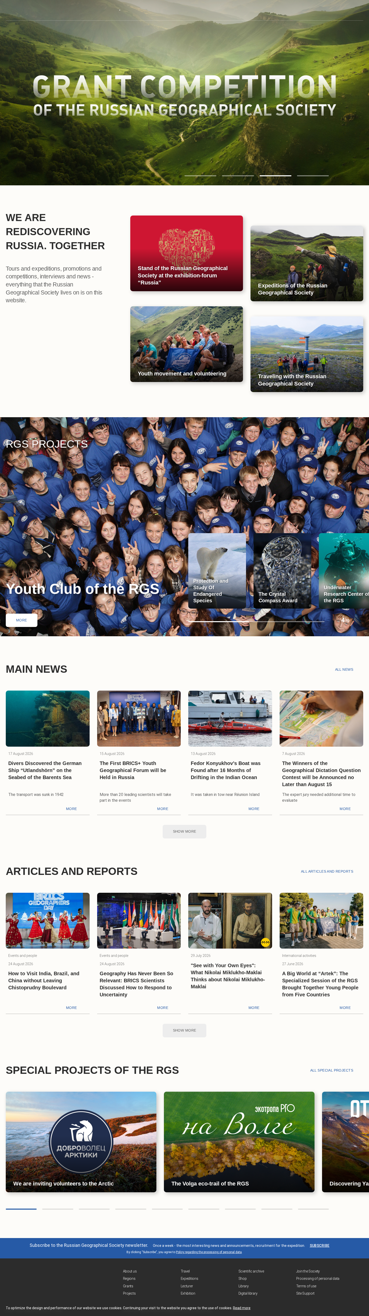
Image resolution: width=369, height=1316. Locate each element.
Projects (129, 1293)
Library (243, 1286)
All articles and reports (327, 871)
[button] (200, 176)
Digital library (248, 1293)
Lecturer (187, 1286)
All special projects (331, 1070)
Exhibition (188, 1293)
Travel (185, 1271)
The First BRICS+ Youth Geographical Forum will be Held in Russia (133, 770)
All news (344, 669)
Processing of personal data (317, 1279)
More (21, 620)
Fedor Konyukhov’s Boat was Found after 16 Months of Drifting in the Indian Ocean (226, 770)
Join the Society (308, 1271)
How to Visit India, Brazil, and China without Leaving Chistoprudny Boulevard (43, 980)
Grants (128, 1286)
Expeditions (189, 1279)
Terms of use (306, 1286)
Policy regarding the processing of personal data (209, 1252)
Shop (242, 1279)
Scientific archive (251, 1271)
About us (130, 1271)
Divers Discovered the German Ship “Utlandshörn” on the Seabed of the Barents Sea (45, 770)
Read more (242, 1308)
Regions (129, 1279)
